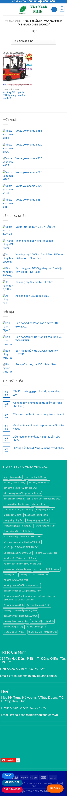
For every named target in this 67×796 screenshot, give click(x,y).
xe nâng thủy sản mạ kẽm (16, 621)
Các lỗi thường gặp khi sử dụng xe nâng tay (36, 393)
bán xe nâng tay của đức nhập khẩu (43, 499)
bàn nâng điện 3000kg (14, 483)
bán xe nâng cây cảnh (14, 499)
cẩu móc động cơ (40, 504)
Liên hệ (59, 784)
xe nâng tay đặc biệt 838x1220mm (21, 616)
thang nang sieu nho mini (36, 515)
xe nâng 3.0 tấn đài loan (46, 553)
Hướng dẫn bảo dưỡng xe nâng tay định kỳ (38, 448)
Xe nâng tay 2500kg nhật (16, 580)
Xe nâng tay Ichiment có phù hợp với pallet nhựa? (38, 427)
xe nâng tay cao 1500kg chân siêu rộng (22, 591)
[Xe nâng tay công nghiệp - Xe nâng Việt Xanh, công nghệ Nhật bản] (33, 9)
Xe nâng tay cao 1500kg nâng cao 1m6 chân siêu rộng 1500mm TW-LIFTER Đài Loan (29, 598)
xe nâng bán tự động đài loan (17, 569)
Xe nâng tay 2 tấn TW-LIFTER (33, 575)
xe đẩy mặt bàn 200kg (14, 632)
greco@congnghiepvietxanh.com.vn (33, 675)
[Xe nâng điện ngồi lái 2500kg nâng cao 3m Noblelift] (17, 69)
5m (5, 477)
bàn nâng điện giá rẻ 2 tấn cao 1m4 (20, 488)
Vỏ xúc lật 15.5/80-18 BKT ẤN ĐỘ (21, 547)
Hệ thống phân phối (29, 784)
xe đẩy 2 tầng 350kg (14, 627)
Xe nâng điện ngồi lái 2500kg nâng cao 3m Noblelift (14, 95)
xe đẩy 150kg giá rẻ (36, 627)
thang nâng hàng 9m (13, 520)
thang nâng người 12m (37, 520)
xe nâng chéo (10, 575)
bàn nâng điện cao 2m (39, 483)
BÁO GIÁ (55, 788)
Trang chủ (13, 21)
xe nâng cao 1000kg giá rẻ (46, 569)
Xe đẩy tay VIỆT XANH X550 (42, 632)
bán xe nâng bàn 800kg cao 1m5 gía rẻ (22, 493)
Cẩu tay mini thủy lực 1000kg (18, 510)
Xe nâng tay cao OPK (14, 605)
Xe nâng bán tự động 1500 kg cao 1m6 (22, 564)
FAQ (34, 786)
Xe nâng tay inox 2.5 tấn (38, 605)
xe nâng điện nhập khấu (42, 621)
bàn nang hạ (15, 477)
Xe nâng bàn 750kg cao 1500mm (20, 558)
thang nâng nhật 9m (45, 526)
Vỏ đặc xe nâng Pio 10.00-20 (18, 553)
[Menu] (5, 9)
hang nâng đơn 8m (45, 510)
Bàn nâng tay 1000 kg (35, 477)
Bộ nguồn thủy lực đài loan (16, 504)
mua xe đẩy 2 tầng (12, 515)
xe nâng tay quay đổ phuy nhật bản (20, 611)
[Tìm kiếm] (54, 9)
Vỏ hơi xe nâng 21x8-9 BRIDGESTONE (23, 537)
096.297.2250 (37, 669)
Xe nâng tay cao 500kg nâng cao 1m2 (22, 585)
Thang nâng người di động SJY (18, 526)
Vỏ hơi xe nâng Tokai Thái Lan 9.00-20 (22, 542)
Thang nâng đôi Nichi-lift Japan (18, 531)
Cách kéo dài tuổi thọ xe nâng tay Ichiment (38, 414)
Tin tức (48, 784)
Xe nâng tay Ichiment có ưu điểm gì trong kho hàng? (37, 404)
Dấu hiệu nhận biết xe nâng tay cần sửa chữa (36, 438)
